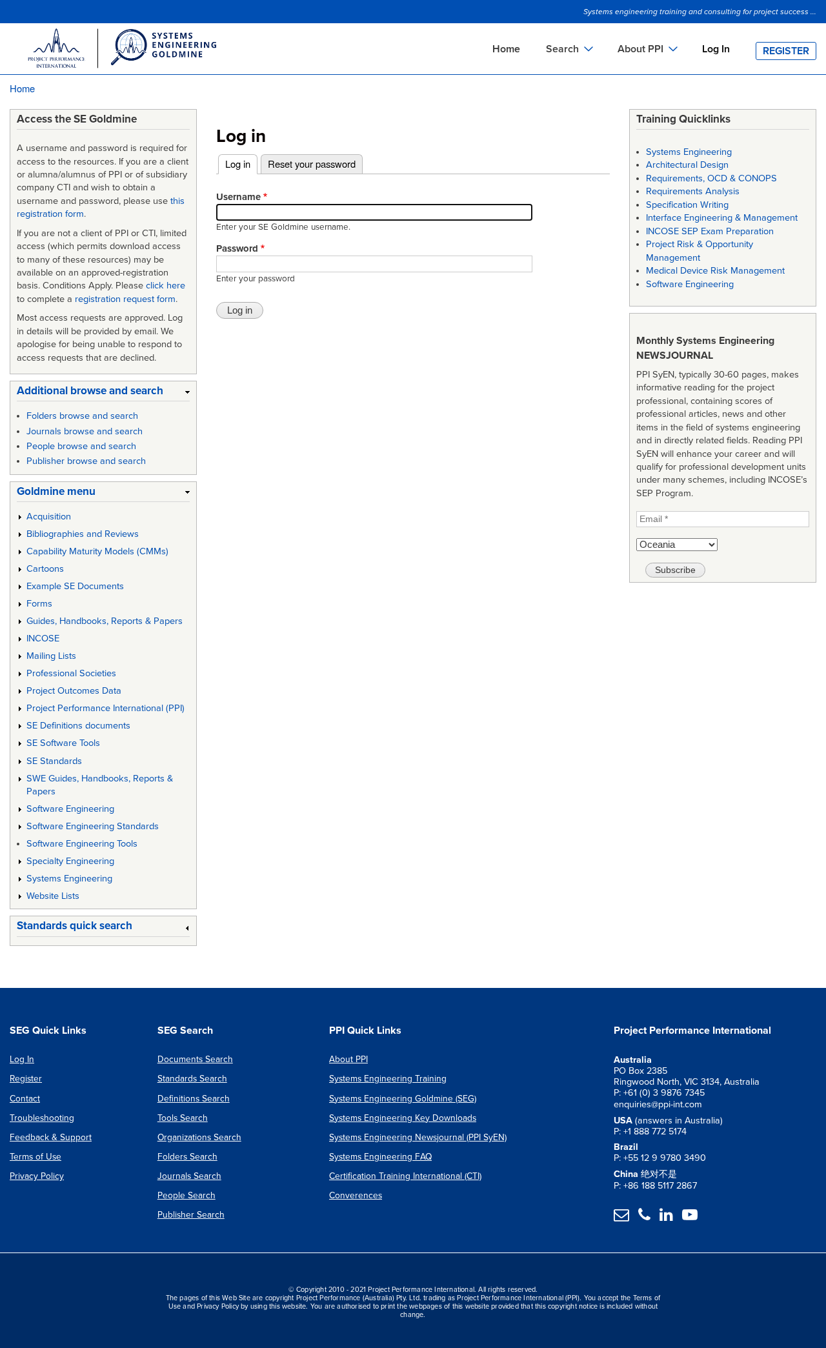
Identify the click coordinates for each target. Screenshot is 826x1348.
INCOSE (42, 638)
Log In (716, 49)
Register (786, 51)
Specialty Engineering (70, 861)
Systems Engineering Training (388, 1078)
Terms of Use (35, 1156)
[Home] (121, 50)
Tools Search (182, 1117)
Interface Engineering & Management (722, 217)
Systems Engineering (69, 878)
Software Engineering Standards (92, 826)
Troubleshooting (42, 1117)
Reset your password (312, 163)
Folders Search (187, 1156)
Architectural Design (687, 164)
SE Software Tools (63, 743)
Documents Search (195, 1059)
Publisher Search (191, 1214)
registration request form (125, 299)
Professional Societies (71, 673)
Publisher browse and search (86, 461)
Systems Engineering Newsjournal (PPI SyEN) (418, 1137)
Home (506, 49)
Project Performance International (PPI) (105, 708)
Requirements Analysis (693, 191)
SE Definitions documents (78, 725)
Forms (39, 603)
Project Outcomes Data (73, 690)
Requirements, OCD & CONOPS (711, 178)
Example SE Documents (75, 586)
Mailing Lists (51, 655)
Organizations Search (199, 1137)
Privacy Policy (37, 1176)
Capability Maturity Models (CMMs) (97, 551)
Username (238, 197)
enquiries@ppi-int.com (658, 1104)
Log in (241, 163)
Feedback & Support (51, 1137)
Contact (25, 1098)
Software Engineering (70, 808)
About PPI (348, 1059)
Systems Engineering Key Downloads (402, 1117)
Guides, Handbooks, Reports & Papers (104, 621)
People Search (186, 1195)
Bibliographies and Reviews (82, 533)
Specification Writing (687, 204)
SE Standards (54, 761)
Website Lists (52, 895)
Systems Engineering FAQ (380, 1156)
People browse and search (81, 446)
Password (237, 248)
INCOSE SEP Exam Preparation (710, 231)
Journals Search (189, 1176)
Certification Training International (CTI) (405, 1176)
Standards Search (192, 1078)
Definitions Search (193, 1098)
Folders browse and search (82, 415)
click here (165, 285)
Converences (355, 1195)
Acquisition (48, 516)
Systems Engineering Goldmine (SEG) (402, 1098)
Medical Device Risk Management (715, 270)
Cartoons (45, 568)
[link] (103, 393)
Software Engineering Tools (81, 843)
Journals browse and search (84, 431)
